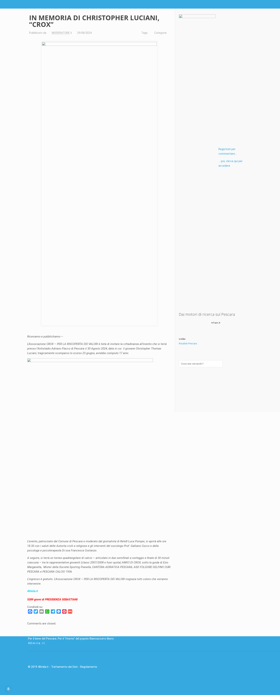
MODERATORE (61, 33)
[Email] (41, 611)
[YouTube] (245, 4)
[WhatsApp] (47, 611)
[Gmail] (70, 611)
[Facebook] (235, 4)
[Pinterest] (64, 611)
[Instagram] (250, 4)
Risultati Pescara (188, 343)
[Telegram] (53, 611)
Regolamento (88, 666)
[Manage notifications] (8, 689)
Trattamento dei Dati (64, 666)
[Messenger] (59, 611)
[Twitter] (240, 4)
